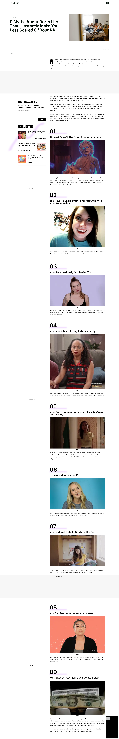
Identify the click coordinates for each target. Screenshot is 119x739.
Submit (42, 119)
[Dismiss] (117, 717)
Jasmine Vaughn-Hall (19, 51)
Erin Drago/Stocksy (105, 49)
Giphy (77, 174)
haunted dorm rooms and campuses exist (78, 182)
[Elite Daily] (15, 3)
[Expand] (107, 717)
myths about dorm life (67, 66)
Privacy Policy (20, 113)
